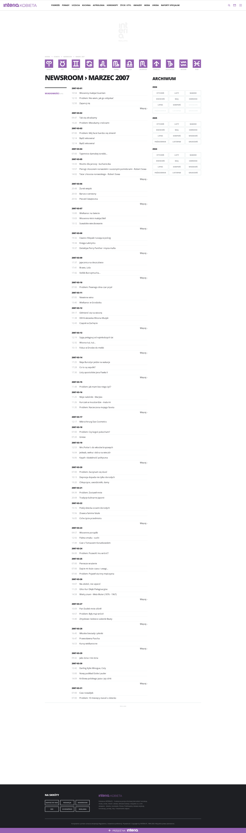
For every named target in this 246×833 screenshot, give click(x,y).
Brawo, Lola (85, 267)
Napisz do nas (52, 803)
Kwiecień (160, 99)
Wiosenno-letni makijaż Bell (92, 218)
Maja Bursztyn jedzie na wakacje (94, 362)
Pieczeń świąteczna (88, 198)
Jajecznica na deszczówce (91, 262)
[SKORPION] (143, 64)
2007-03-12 (77, 308)
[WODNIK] (183, 64)
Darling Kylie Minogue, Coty (92, 668)
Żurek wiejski (85, 188)
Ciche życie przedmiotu (90, 518)
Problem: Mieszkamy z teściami (94, 122)
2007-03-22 (77, 503)
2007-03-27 (77, 604)
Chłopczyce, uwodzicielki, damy (94, 482)
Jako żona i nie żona (88, 658)
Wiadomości (54, 93)
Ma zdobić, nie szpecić (90, 584)
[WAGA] (130, 64)
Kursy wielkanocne (88, 643)
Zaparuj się (84, 103)
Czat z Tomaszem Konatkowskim (95, 542)
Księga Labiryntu (87, 243)
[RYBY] (197, 64)
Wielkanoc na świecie (89, 213)
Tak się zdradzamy (88, 117)
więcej (143, 108)
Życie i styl (125, 5)
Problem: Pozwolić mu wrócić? (94, 553)
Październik (160, 142)
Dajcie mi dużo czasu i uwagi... (93, 568)
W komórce (67, 809)
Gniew (82, 437)
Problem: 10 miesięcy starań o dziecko (97, 698)
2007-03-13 (77, 332)
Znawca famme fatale (89, 513)
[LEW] (103, 64)
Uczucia (76, 5)
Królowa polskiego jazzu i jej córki (95, 678)
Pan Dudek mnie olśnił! (90, 608)
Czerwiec (193, 99)
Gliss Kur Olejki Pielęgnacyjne (93, 589)
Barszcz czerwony (87, 193)
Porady (65, 5)
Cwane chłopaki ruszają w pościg (95, 238)
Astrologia (98, 5)
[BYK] (62, 64)
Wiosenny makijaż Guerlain (92, 93)
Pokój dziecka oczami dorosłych (94, 508)
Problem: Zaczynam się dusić (93, 472)
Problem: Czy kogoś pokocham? (94, 432)
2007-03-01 (77, 88)
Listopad (177, 142)
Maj (177, 99)
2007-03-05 (77, 159)
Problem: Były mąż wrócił (91, 613)
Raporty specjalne (170, 5)
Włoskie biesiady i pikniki (91, 633)
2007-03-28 (77, 628)
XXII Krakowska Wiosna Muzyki (93, 318)
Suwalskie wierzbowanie (90, 223)
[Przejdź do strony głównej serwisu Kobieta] (28, 5)
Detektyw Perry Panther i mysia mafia (97, 248)
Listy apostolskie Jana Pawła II (93, 372)
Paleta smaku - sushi (89, 537)
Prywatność (127, 824)
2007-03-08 (77, 233)
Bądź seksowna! (87, 138)
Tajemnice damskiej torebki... (93, 153)
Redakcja (67, 803)
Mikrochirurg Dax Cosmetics (93, 421)
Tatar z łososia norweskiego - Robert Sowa (99, 174)
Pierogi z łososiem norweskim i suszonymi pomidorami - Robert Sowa (112, 169)
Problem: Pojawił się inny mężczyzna (96, 573)
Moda (147, 5)
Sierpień (177, 105)
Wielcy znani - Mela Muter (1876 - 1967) (98, 594)
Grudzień (193, 142)
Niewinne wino (86, 297)
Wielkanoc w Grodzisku (90, 302)
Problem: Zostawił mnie (90, 492)
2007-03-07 (77, 208)
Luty (177, 93)
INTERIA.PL (143, 824)
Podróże (55, 5)
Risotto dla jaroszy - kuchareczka (95, 164)
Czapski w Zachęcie (88, 323)
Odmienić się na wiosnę (90, 312)
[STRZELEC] (156, 64)
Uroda (155, 5)
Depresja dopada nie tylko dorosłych (97, 477)
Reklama (82, 809)
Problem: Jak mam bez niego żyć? (95, 386)
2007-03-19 (77, 442)
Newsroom (83, 803)
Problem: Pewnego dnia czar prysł (95, 287)
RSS (51, 809)
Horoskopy (112, 5)
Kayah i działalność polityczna (93, 457)
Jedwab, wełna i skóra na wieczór (95, 452)
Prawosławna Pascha (89, 638)
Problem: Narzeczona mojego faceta (96, 407)
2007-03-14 (77, 357)
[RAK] (89, 64)
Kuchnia (86, 5)
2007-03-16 (77, 392)
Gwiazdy (138, 5)
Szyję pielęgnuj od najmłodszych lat (96, 337)
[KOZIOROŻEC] (170, 64)
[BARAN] (49, 64)
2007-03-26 (77, 579)
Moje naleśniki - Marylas (90, 397)
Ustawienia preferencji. (114, 824)
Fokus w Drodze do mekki (91, 347)
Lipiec (160, 105)
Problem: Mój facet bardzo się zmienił (97, 133)
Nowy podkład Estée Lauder (92, 673)
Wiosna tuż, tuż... (87, 342)
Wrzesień (193, 136)
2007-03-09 (77, 257)
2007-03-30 (77, 663)
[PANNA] (116, 64)
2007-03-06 (77, 183)
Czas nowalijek (86, 692)
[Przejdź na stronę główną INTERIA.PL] (11, 5)
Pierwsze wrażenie (88, 563)
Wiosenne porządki (88, 532)
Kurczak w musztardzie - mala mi (95, 402)
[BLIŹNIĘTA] (76, 64)
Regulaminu (103, 824)
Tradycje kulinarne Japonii (91, 497)
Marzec (193, 93)
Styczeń (160, 93)
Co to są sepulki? (87, 367)
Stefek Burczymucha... (89, 272)
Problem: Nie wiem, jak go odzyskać (96, 98)
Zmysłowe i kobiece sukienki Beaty (95, 618)
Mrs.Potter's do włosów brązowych (96, 447)
